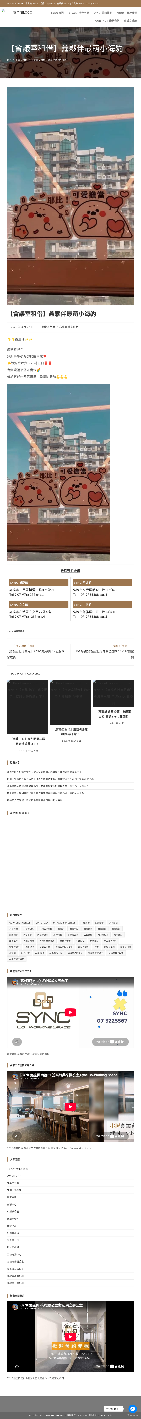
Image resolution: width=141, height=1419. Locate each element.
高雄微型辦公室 (95, 953)
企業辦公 (99, 922)
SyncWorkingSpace (64, 922)
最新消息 (12, 1225)
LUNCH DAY (42, 922)
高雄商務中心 (55, 953)
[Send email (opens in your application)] (131, 3)
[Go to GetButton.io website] (132, 1415)
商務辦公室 (42, 935)
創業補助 (88, 928)
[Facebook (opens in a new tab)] (125, 3)
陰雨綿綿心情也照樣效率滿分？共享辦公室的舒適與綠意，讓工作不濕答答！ (48, 786)
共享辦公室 (28, 928)
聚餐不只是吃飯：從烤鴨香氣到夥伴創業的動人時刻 (34, 800)
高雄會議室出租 (69, 326)
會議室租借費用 (47, 941)
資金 (96, 947)
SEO (80, 1415)
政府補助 (118, 935)
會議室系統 (130, 20)
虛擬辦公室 (83, 947)
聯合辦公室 (14, 947)
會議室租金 (65, 941)
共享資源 (13, 928)
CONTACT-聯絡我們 (107, 20)
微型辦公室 (103, 935)
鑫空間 (12, 953)
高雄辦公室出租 (16, 959)
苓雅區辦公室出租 (64, 947)
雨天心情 (25, 953)
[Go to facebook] (132, 1409)
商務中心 (27, 935)
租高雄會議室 (110, 941)
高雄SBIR (39, 953)
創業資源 (102, 928)
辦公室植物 (125, 947)
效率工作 (13, 941)
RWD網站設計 (90, 1415)
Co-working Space (19, 922)
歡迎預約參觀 (70, 571)
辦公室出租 (109, 947)
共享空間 (113, 922)
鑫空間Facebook (19, 812)
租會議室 (94, 941)
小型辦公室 (73, 935)
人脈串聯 (85, 922)
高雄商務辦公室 (75, 953)
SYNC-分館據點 (103, 13)
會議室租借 (48, 326)
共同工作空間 (46, 928)
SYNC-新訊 (57, 13)
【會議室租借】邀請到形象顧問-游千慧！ (70, 731)
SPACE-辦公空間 (79, 13)
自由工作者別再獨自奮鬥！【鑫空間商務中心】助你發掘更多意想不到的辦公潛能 (50, 778)
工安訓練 (88, 935)
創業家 (61, 928)
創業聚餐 (74, 928)
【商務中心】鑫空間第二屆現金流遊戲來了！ (27, 741)
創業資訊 (116, 928)
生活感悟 (80, 941)
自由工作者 (45, 947)
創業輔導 (13, 935)
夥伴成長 (57, 935)
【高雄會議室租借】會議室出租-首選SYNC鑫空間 (113, 714)
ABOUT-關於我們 (127, 13)
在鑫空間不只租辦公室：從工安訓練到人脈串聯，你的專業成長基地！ (44, 771)
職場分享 (29, 947)
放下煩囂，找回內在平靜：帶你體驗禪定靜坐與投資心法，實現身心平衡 (45, 793)
